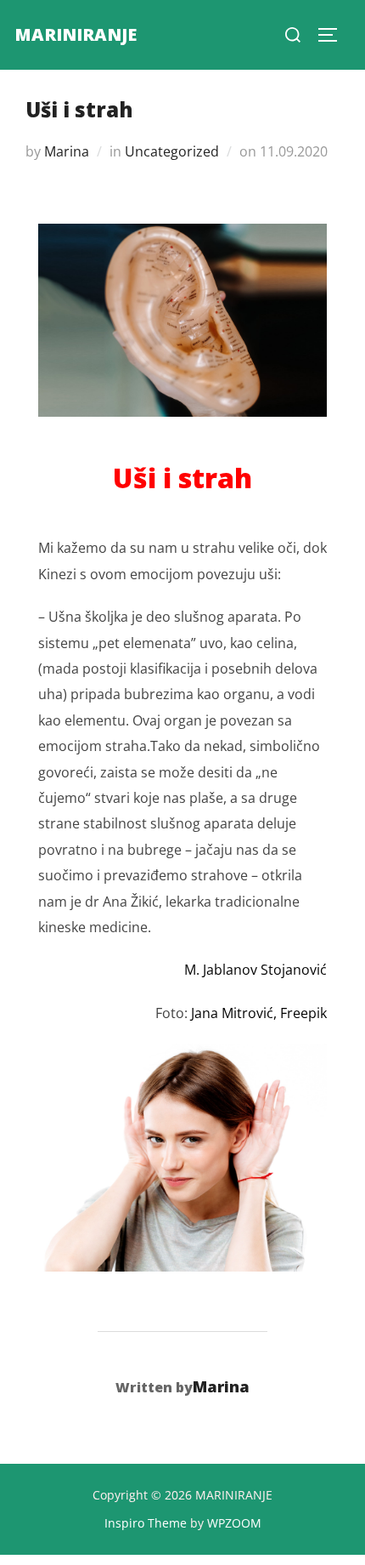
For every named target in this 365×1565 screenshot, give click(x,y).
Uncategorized (172, 151)
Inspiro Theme (145, 1523)
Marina (66, 151)
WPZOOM (234, 1523)
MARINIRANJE (75, 34)
